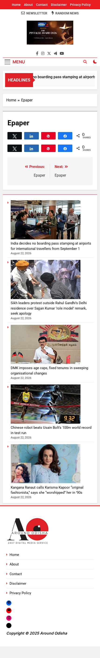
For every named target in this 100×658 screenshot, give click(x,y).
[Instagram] (8, 618)
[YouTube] (8, 610)
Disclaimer (59, 4)
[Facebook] (8, 603)
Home (16, 4)
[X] (8, 625)
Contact (42, 4)
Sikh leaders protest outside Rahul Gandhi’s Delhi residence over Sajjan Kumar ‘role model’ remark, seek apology (49, 308)
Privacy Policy (80, 4)
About (28, 4)
